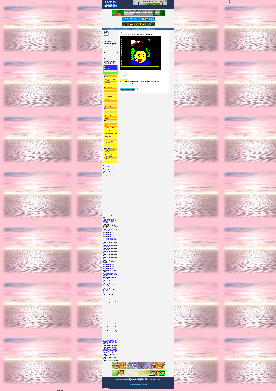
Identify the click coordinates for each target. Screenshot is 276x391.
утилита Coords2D (108, 156)
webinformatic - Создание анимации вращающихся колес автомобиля (110, 202)
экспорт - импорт (108, 115)
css (104, 116)
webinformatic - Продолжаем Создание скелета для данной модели (109, 216)
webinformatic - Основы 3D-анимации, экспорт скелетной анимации (109, 208)
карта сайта (107, 54)
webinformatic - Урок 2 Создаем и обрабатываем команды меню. (110, 295)
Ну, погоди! (107, 125)
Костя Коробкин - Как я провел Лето (109, 142)
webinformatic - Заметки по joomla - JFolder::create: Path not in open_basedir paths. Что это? (110, 337)
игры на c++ (107, 103)
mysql (105, 111)
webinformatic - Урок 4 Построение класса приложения (110, 320)
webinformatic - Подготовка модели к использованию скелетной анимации (110, 212)
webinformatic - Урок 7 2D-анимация (110, 345)
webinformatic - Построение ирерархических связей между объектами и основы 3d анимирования (109, 221)
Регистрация (108, 41)
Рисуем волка (107, 82)
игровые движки (107, 148)
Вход (105, 41)
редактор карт (108, 153)
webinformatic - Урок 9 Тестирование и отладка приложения (110, 355)
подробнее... (105, 46)
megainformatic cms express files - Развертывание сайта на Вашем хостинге (110, 274)
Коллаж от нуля (108, 85)
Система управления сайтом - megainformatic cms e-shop (109, 166)
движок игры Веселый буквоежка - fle (109, 151)
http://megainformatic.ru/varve (141, 384)
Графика (106, 76)
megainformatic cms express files (109, 264)
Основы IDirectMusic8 (109, 106)
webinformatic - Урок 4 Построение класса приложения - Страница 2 (110, 323)
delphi (105, 104)
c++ (104, 101)
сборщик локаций (108, 154)
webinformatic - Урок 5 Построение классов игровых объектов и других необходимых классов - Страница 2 (110, 330)
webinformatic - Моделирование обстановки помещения (109, 191)
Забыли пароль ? (113, 41)
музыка (105, 158)
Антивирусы (106, 74)
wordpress (107, 99)
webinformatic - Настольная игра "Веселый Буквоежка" (109, 278)
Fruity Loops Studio (108, 160)
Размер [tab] (121, 72)
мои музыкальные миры (109, 161)
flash (105, 120)
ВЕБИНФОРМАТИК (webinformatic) (137, 378)
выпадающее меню (109, 110)
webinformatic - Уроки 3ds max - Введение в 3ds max (109, 172)
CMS (105, 94)
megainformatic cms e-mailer (108, 232)
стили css (107, 118)
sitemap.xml (107, 56)
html (105, 108)
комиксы (106, 139)
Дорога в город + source (109, 127)
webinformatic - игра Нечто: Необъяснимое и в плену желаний (110, 205)
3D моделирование (108, 87)
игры (105, 123)
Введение (107, 89)
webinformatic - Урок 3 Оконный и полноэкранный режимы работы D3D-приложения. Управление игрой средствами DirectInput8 (110, 303)
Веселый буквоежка (109, 137)
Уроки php (107, 92)
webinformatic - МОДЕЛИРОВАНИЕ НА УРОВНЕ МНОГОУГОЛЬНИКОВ (110, 184)
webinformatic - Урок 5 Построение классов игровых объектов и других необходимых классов (110, 326)
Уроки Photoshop (108, 84)
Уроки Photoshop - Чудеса (110, 77)
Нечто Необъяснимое (109, 129)
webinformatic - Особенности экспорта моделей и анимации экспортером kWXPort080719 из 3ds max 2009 (110, 226)
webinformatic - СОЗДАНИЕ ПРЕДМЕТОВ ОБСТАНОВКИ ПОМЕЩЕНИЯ (109, 187)
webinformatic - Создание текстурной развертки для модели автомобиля (110, 198)
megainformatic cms (109, 96)
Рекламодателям (143, 382)
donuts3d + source (108, 136)
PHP (105, 91)
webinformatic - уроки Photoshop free (110, 360)
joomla (106, 97)
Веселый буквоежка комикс (110, 146)
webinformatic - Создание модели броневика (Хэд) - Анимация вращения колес (110, 261)
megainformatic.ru (132, 384)
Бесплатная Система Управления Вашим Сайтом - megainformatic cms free (110, 239)
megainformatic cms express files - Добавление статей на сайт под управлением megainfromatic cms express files (110, 342)
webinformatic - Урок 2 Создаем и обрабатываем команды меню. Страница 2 (110, 298)
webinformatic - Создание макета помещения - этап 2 (110, 181)
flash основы (107, 122)
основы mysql (107, 113)
